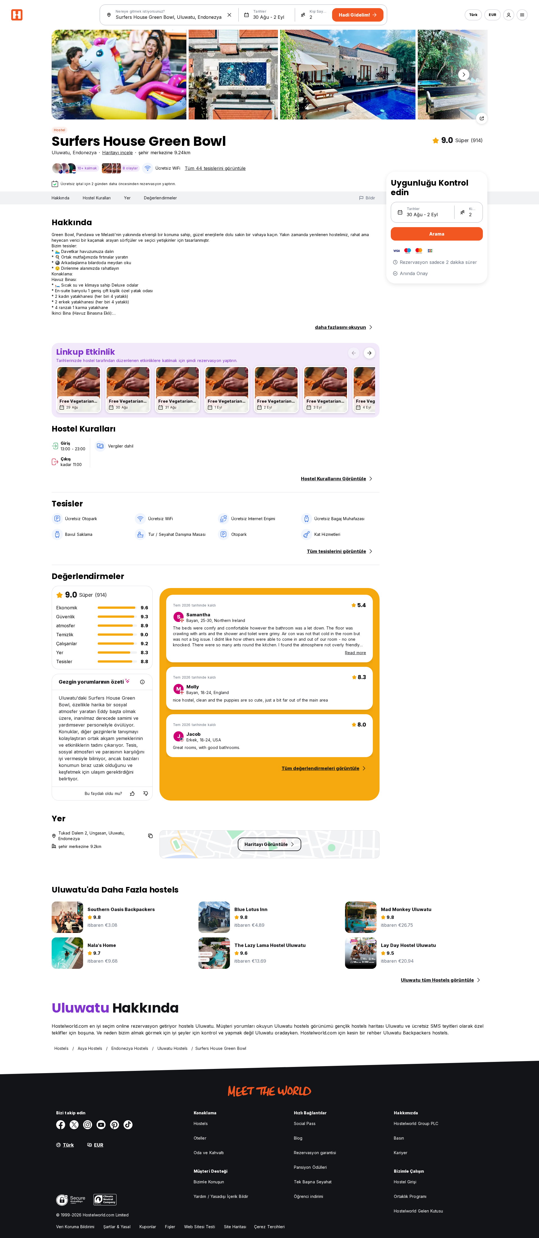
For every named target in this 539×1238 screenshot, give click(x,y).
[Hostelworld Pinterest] (114, 1124)
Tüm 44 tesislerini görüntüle (215, 168)
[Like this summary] (132, 793)
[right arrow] (369, 353)
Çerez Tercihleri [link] (269, 1226)
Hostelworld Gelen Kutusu (418, 1211)
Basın (399, 1138)
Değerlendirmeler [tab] (160, 197)
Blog (298, 1138)
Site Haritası (235, 1226)
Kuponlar (148, 1226)
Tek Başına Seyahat (313, 1181)
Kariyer (400, 1152)
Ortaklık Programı (410, 1196)
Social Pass (305, 1123)
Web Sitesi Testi (199, 1226)
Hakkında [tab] (60, 197)
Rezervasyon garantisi (315, 1152)
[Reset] (229, 15)
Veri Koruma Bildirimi (75, 1226)
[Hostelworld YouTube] (101, 1124)
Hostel (59, 130)
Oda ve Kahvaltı (209, 1152)
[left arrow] (353, 353)
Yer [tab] (127, 197)
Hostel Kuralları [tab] (97, 197)
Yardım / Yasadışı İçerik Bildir (221, 1196)
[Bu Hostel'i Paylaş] (481, 118)
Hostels (201, 1123)
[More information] (142, 682)
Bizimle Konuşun (209, 1181)
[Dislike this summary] (145, 793)
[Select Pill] (508, 14)
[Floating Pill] (463, 74)
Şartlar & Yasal (117, 1226)
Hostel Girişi (405, 1181)
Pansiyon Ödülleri (310, 1167)
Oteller (200, 1138)
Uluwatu (61, 152)
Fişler (170, 1226)
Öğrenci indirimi (308, 1196)
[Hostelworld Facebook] (60, 1124)
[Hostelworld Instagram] (87, 1124)
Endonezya (85, 152)
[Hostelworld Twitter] (74, 1124)
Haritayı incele (117, 152)
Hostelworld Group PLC (416, 1123)
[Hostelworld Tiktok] (128, 1124)
